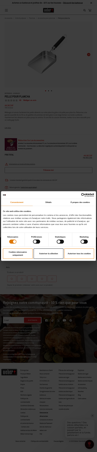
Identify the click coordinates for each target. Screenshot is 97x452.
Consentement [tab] (16, 202)
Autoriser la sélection (48, 253)
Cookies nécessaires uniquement (18, 253)
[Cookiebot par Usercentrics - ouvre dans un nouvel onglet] (83, 195)
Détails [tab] (48, 202)
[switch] (36, 242)
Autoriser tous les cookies (79, 253)
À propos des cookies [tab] (80, 202)
